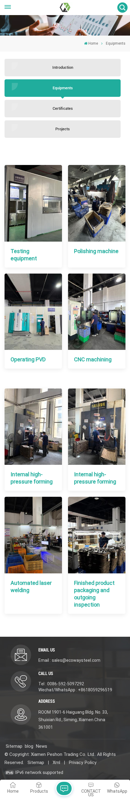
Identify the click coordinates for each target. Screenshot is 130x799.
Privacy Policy (82, 762)
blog (29, 746)
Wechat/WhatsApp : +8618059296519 (75, 689)
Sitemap (14, 746)
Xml (56, 762)
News (41, 746)
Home (93, 43)
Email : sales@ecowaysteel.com (69, 660)
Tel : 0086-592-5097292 (61, 683)
